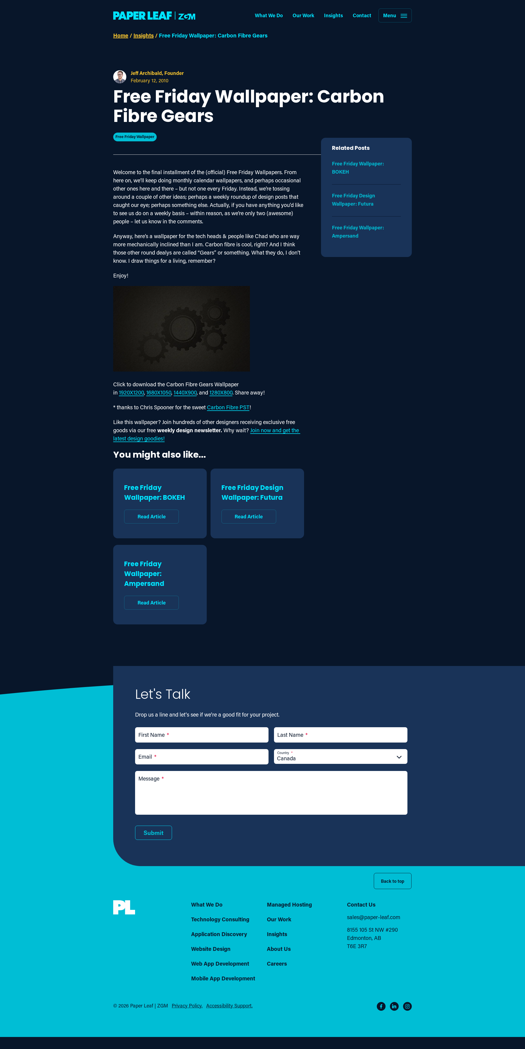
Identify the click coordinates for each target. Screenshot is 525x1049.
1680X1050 (158, 392)
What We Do (269, 15)
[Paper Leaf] (124, 912)
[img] (124, 907)
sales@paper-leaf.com (373, 917)
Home (120, 35)
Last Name (292, 734)
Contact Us (361, 904)
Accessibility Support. (229, 1005)
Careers (277, 963)
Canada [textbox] (286, 758)
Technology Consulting (220, 919)
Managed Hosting (289, 904)
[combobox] (340, 758)
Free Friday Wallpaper (134, 136)
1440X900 (185, 392)
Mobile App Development (223, 978)
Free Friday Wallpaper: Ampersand (145, 582)
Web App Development (220, 963)
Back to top (392, 881)
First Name (153, 734)
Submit (154, 833)
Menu (389, 15)
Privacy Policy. (187, 1005)
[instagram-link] (407, 1006)
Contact (362, 15)
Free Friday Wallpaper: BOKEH (154, 501)
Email (147, 756)
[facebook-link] (381, 1006)
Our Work (303, 15)
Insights (333, 15)
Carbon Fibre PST (228, 407)
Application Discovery (219, 933)
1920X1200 (131, 392)
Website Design (211, 948)
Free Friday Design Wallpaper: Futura (252, 501)
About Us (279, 948)
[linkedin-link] (394, 1006)
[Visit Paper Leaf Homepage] (154, 15)
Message (151, 778)
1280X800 (220, 392)
